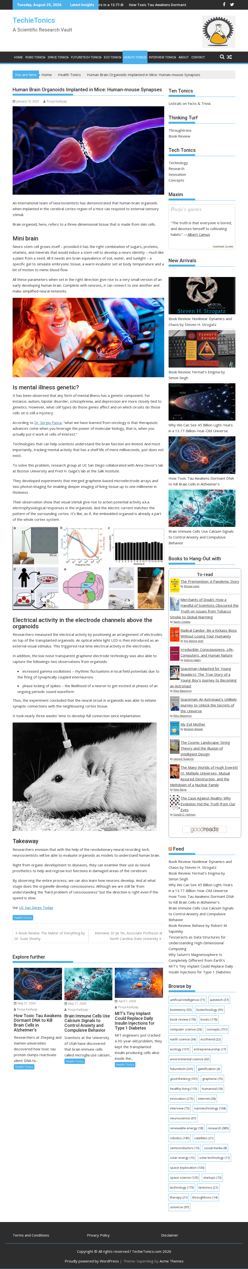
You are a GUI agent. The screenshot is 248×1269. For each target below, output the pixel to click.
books (209, 1019)
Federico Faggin (192, 660)
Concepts (176, 180)
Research (176, 168)
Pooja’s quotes (186, 208)
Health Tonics (135, 57)
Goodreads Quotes (223, 246)
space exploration (187, 1167)
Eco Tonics (112, 57)
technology (182, 1187)
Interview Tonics (162, 57)
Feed (178, 849)
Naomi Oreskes (181, 621)
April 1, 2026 (127, 1001)
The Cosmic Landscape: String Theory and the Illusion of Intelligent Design (205, 748)
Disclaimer (169, 1235)
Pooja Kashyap (57, 101)
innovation (181, 1098)
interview (179, 1108)
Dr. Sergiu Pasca (48, 422)
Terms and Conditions (31, 1235)
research (218, 1128)
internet (207, 1098)
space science (184, 1177)
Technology (178, 162)
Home (18, 57)
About (183, 57)
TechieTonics (34, 20)
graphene (212, 1079)
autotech (219, 1000)
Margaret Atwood (193, 729)
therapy (178, 1197)
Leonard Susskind (183, 759)
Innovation (177, 174)
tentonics (208, 1187)
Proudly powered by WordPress (92, 1261)
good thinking (183, 1079)
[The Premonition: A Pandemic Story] (174, 591)
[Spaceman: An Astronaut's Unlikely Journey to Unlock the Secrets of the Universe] (174, 709)
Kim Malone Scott (193, 641)
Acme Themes (172, 1261)
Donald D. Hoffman (184, 814)
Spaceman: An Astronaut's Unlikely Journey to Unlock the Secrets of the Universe (208, 705)
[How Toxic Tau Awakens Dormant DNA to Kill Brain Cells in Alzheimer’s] (202, 455)
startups (212, 1177)
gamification (209, 1069)
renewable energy (186, 1128)
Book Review (179, 136)
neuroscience (183, 1118)
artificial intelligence (187, 1000)
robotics (179, 1138)
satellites (203, 1138)
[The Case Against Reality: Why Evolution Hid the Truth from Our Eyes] (174, 808)
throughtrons (204, 1197)
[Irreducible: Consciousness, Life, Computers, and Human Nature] (174, 659)
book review (183, 1019)
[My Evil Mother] (174, 733)
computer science (186, 1029)
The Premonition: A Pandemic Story (209, 581)
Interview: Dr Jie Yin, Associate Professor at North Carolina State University (129, 936)
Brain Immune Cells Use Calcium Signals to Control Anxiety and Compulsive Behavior (201, 537)
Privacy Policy (98, 1235)
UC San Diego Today (36, 907)
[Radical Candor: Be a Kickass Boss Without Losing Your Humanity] (174, 640)
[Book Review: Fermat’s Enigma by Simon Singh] (202, 349)
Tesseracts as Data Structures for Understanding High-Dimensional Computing (197, 943)
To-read (205, 574)
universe (179, 1207)
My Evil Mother (192, 724)
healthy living (183, 1088)
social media (215, 1148)
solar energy (182, 1157)
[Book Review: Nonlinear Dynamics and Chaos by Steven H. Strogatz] (202, 296)
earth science (183, 1039)
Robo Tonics (35, 57)
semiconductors (184, 1148)
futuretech (181, 1069)
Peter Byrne (179, 789)
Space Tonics (58, 57)
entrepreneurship (210, 1049)
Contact (198, 57)
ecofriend (211, 1039)
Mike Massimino (182, 690)
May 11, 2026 (77, 1003)
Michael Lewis (191, 586)
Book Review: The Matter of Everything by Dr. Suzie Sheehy (49, 936)
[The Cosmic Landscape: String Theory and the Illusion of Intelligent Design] (174, 752)
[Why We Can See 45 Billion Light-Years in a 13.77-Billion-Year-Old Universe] (202, 402)
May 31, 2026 (26, 1003)
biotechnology (209, 1010)
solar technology (214, 1157)
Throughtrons (180, 130)
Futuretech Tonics (86, 57)
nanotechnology (210, 1108)
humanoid (212, 1088)
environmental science (189, 1059)
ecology (179, 1049)
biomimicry (181, 1010)
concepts (217, 1029)
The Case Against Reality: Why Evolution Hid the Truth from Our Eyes (207, 804)
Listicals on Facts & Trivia (189, 103)
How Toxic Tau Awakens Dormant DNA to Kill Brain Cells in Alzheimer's (139, 4)
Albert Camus (199, 234)
